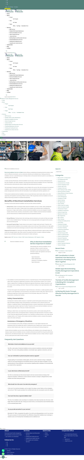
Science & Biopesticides (63, 236)
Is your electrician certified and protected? (18, 371)
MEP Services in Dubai (16, 237)
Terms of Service (10, 452)
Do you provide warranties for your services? (19, 409)
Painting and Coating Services (16, 41)
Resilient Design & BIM (63, 233)
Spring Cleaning (61, 241)
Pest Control (60, 222)
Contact (8, 48)
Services (9, 27)
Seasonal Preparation (62, 238)
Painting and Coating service (64, 220)
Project (11, 17)
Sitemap (8, 450)
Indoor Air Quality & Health (63, 207)
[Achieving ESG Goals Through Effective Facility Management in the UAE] (65, 286)
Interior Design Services (14, 34)
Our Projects (15, 18)
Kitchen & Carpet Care (62, 212)
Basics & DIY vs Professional (64, 177)
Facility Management (62, 196)
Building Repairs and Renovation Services (18, 37)
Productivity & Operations (63, 229)
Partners (47, 434)
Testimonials (10, 44)
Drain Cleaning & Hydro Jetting (64, 189)
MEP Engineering (61, 215)
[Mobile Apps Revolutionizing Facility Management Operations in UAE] (65, 264)
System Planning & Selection (64, 243)
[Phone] (3, 450)
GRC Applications (61, 201)
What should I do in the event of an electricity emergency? (22, 384)
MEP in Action (61, 217)
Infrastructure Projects (62, 208)
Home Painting (61, 203)
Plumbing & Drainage (62, 224)
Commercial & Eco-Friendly (63, 183)
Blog (8, 46)
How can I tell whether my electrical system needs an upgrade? (23, 355)
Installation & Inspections (63, 210)
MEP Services (12, 29)
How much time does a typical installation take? (20, 396)
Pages (11, 24)
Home (8, 13)
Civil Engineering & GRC (63, 179)
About (8, 15)
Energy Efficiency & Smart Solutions (65, 193)
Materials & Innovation (62, 214)
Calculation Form (24, 25)
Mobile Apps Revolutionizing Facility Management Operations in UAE (67, 271)
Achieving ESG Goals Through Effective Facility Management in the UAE (67, 293)
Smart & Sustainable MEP (63, 239)
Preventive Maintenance (63, 226)
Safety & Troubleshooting (63, 234)
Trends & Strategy (61, 245)
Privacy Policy (10, 454)
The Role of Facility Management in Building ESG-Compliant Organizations (67, 282)
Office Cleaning (61, 219)
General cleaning (61, 200)
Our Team (15, 22)
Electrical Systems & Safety (64, 191)
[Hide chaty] (3, 457)
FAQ (46, 436)
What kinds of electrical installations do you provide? (21, 344)
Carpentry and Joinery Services (16, 43)
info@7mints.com (68, 441)
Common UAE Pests (62, 186)
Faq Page (18, 25)
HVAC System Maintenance (28, 237)
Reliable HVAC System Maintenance (17, 31)
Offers (14, 25)
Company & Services (62, 188)
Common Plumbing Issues (63, 184)
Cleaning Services (61, 181)
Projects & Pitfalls (62, 231)
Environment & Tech (62, 195)
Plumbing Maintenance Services (16, 39)
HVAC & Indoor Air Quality (63, 205)
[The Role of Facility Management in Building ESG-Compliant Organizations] (64, 275)
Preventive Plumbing (62, 227)
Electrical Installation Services (16, 32)
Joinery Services (13, 36)
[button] (29, 344)
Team (11, 20)
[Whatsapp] (3, 453)
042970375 (13, 52)
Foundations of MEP (62, 198)
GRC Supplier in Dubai (39, 237)
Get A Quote (8, 8)
